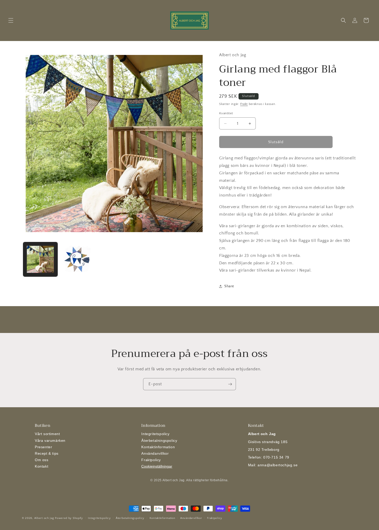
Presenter (43, 447)
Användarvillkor (155, 453)
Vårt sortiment (47, 434)
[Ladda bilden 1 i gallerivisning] (40, 259)
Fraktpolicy (151, 460)
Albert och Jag (44, 518)
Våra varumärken (50, 440)
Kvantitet (226, 113)
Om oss (41, 460)
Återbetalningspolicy (159, 440)
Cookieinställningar (156, 466)
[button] (11, 20)
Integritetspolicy (155, 434)
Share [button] (229, 286)
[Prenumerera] (230, 384)
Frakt (244, 104)
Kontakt (41, 466)
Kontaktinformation (158, 447)
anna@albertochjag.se (278, 465)
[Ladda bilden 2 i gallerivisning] (77, 259)
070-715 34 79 (276, 457)
